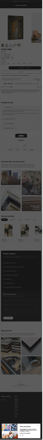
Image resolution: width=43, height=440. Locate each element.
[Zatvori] (38, 425)
